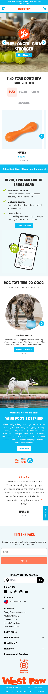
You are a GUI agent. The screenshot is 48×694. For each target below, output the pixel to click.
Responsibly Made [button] (24, 349)
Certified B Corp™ (11, 619)
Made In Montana (11, 616)
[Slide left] (4, 42)
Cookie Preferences (34, 688)
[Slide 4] (24, 160)
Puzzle (23, 92)
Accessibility (21, 691)
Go (40, 580)
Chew (35, 92)
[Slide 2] (22, 160)
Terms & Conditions (36, 691)
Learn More (24, 449)
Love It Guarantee (11, 626)
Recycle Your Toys (12, 623)
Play (12, 92)
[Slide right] (43, 42)
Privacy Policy (9, 691)
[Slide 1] (20, 160)
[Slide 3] (23, 160)
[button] (3, 8)
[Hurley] (22, 129)
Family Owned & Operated (15, 612)
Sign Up (24, 560)
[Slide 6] (27, 160)
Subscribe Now (24, 225)
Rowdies (24, 103)
